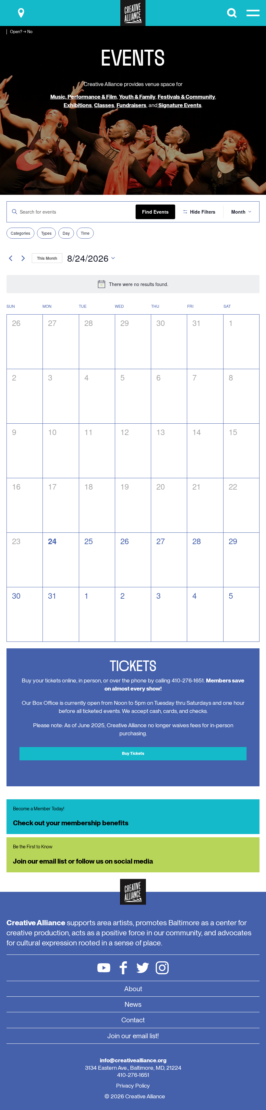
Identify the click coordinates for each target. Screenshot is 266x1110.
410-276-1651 (133, 1074)
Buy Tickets (133, 753)
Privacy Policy (133, 1085)
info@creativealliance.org (133, 1060)
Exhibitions (78, 105)
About (133, 989)
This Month (47, 258)
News (133, 1004)
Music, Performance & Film (83, 97)
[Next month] (23, 258)
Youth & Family (137, 97)
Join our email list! (133, 1036)
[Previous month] (10, 258)
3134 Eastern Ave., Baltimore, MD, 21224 (133, 1067)
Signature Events (179, 105)
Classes (104, 105)
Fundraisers (131, 105)
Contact (133, 1020)
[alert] (133, 284)
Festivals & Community (186, 97)
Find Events (155, 211)
